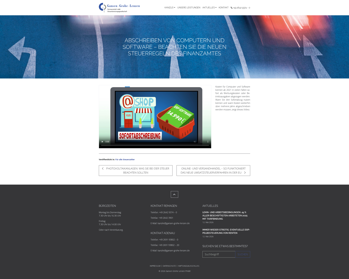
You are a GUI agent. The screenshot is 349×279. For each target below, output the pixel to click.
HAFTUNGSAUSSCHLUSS (188, 266)
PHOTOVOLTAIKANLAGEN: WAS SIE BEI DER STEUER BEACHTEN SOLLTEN (137, 170)
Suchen (242, 254)
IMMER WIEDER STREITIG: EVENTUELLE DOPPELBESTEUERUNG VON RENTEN (226, 231)
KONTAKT (224, 7)
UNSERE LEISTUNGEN (188, 7)
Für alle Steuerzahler (125, 159)
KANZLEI (169, 7)
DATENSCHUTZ (169, 266)
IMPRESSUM (155, 266)
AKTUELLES (208, 7)
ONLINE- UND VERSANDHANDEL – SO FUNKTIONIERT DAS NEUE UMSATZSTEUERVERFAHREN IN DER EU (213, 170)
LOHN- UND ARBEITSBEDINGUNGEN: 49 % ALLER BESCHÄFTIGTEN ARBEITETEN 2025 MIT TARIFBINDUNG (224, 215)
